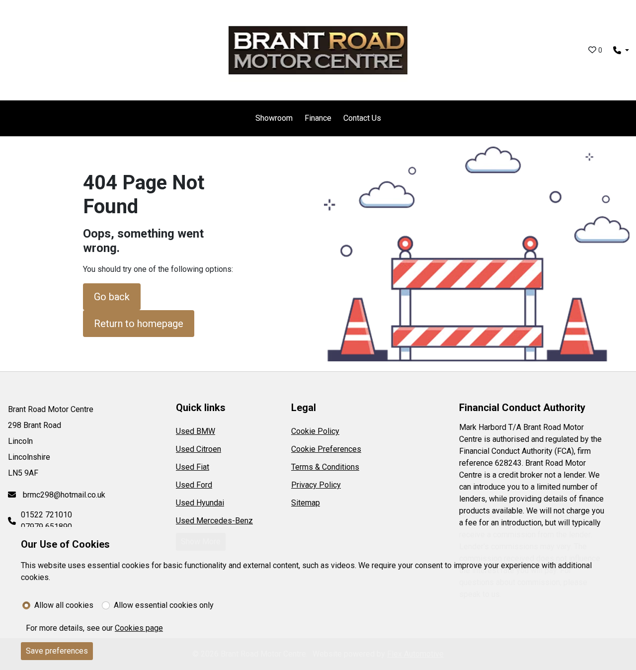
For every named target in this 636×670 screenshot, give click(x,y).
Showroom (274, 118)
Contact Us (362, 118)
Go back (112, 297)
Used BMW (195, 431)
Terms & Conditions (325, 467)
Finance (318, 118)
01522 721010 (46, 514)
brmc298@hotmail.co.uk (63, 495)
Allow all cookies (63, 605)
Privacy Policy (316, 485)
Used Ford (194, 485)
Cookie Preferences (326, 449)
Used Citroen (198, 449)
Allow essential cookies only (164, 605)
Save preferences (57, 651)
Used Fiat (192, 467)
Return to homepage (138, 324)
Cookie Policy (315, 431)
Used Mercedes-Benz (214, 520)
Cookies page (139, 628)
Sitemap (305, 502)
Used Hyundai (200, 502)
